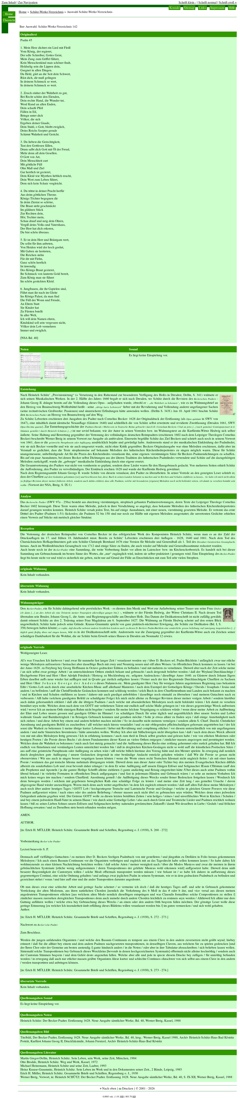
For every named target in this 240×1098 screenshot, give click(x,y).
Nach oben (108, 1088)
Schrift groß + (228, 2)
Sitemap (189, 8)
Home (9, 14)
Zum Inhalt (9, 2)
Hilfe (232, 8)
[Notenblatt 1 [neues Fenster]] (31, 378)
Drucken (127, 1088)
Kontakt (174, 8)
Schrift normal (207, 2)
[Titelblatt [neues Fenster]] (227, 414)
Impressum (217, 8)
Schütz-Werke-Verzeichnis (47, 12)
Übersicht (9, 20)
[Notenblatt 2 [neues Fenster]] (56, 378)
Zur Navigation (28, 2)
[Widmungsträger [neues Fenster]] (229, 620)
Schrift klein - (187, 2)
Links (202, 8)
